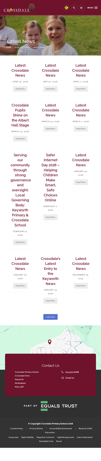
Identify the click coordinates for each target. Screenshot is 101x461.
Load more (50, 317)
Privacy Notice (36, 428)
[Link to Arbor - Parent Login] (66, 8)
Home (9, 47)
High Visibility (27, 437)
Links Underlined (85, 437)
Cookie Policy (16, 428)
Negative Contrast (45, 437)
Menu (90, 8)
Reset (59, 441)
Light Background (65, 437)
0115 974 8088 (72, 372)
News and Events (22, 47)
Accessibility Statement (61, 428)
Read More (20, 89)
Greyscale (13, 437)
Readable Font (46, 441)
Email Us (69, 378)
